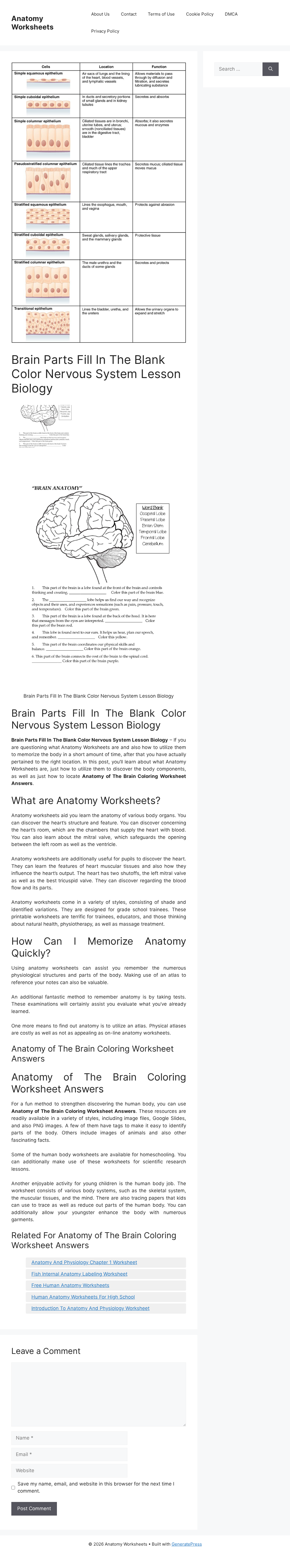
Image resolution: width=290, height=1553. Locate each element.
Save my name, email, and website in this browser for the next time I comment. (96, 1487)
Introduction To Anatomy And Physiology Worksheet (90, 1308)
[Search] (271, 69)
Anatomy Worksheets (32, 22)
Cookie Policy (200, 14)
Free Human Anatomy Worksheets (70, 1285)
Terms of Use (161, 14)
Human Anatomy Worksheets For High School (83, 1297)
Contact (129, 14)
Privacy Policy (105, 31)
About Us (100, 14)
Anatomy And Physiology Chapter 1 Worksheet (84, 1262)
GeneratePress (187, 1544)
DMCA (231, 14)
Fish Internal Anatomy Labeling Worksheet (79, 1274)
